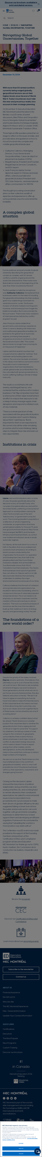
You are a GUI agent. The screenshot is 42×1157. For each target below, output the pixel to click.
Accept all (21, 1153)
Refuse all (21, 1148)
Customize (21, 1143)
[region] (21, 1139)
